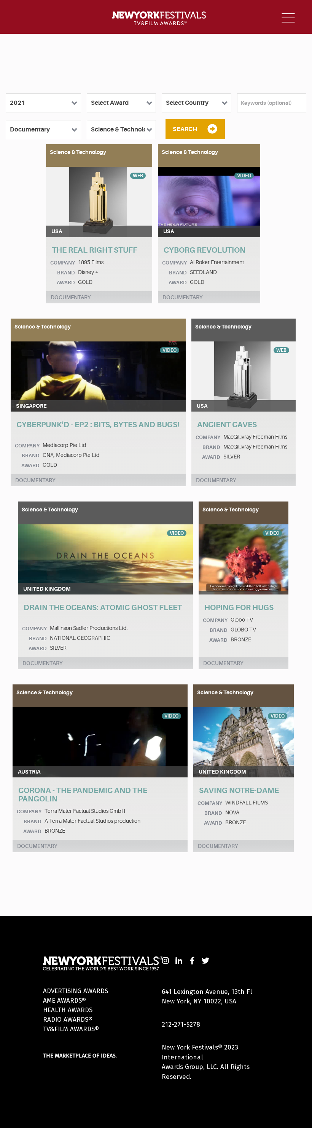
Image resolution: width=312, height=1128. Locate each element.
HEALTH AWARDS (67, 1010)
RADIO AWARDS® (67, 1020)
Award (66, 282)
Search (185, 129)
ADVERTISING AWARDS (75, 991)
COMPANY (62, 263)
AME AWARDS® (64, 1001)
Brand (66, 273)
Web (138, 175)
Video (244, 175)
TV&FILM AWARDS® (71, 1029)
